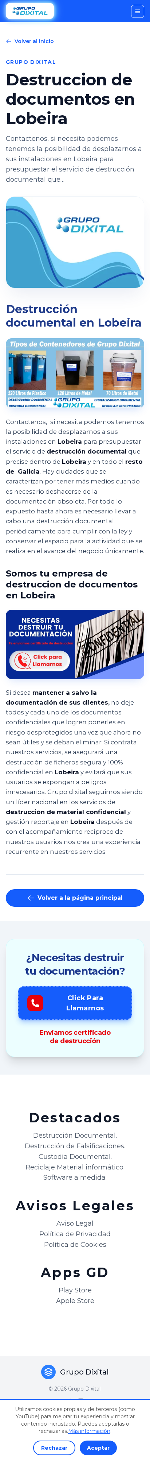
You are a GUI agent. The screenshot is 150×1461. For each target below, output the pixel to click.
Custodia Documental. (75, 1157)
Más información (89, 1431)
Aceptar (98, 1448)
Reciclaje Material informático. (75, 1167)
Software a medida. (75, 1177)
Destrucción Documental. (75, 1136)
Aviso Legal (75, 1223)
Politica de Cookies (75, 1245)
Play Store (75, 1290)
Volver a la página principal (80, 897)
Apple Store (75, 1301)
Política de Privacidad (75, 1234)
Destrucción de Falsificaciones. (75, 1146)
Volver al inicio (34, 41)
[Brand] (30, 11)
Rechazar (54, 1448)
